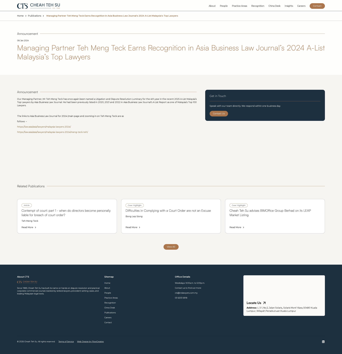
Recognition (257, 6)
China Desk (274, 6)
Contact (317, 6)
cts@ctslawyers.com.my (186, 293)
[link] (67, 216)
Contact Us (219, 113)
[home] (38, 6)
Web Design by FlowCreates (90, 341)
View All (171, 247)
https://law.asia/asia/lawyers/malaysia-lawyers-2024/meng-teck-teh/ (52, 132)
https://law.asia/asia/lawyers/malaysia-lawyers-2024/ (44, 127)
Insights (289, 6)
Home (107, 283)
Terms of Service (66, 341)
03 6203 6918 (181, 298)
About (212, 6)
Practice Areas (239, 6)
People (224, 6)
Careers (301, 6)
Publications (110, 312)
